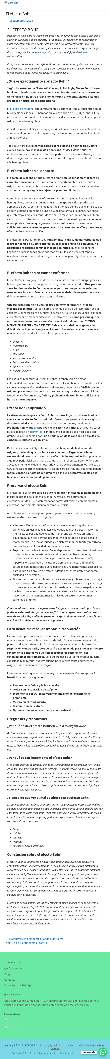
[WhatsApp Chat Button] (103, 1052)
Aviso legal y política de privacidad (57, 1045)
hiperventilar (35, 431)
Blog (7, 974)
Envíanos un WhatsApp (18, 985)
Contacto (9, 979)
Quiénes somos (13, 968)
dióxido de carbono (22, 108)
